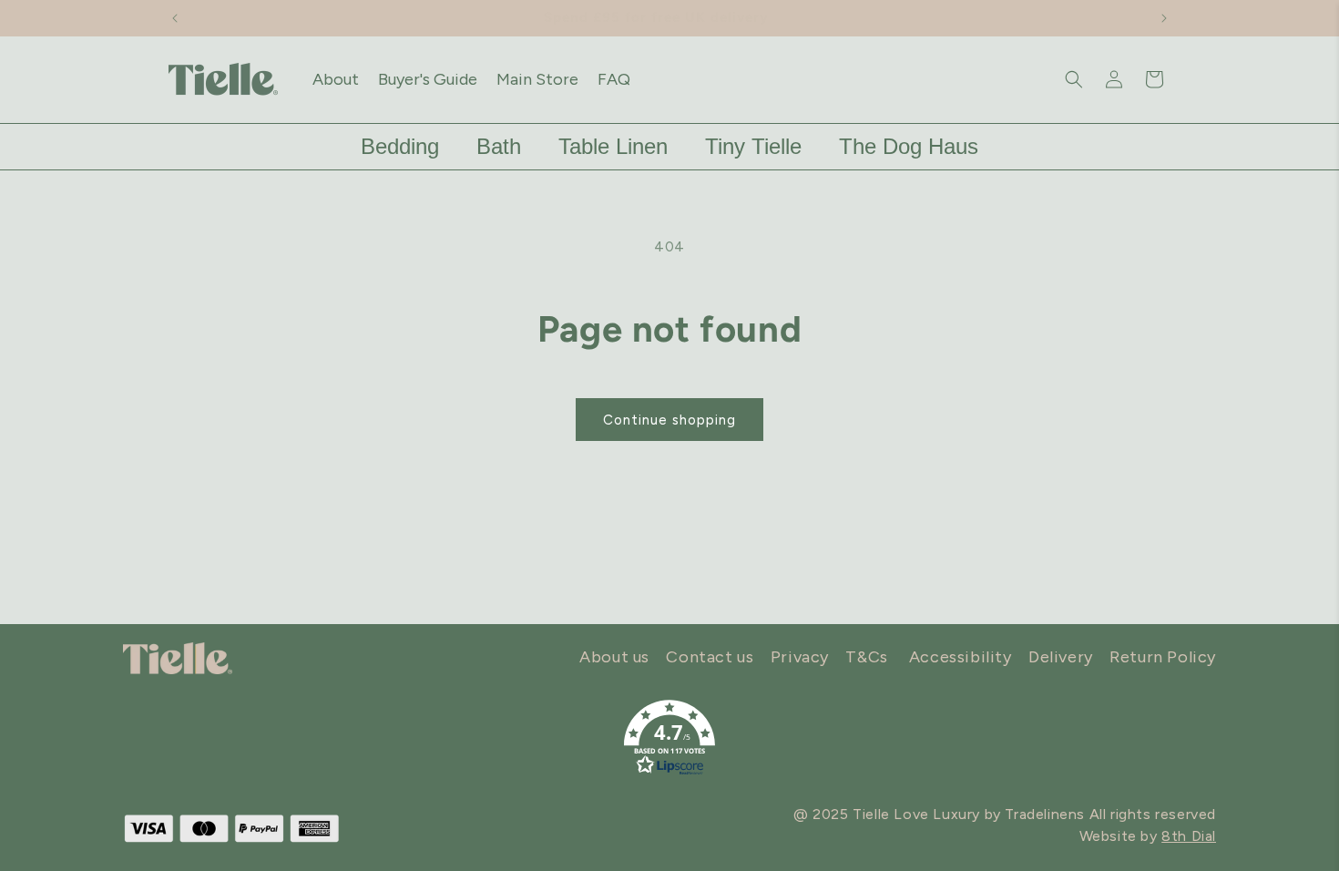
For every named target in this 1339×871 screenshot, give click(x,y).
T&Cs (866, 657)
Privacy (800, 657)
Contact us (709, 657)
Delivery (1060, 657)
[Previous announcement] (175, 18)
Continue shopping (669, 420)
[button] (1074, 79)
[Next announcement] (1164, 18)
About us (614, 657)
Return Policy (1162, 657)
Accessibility (960, 657)
